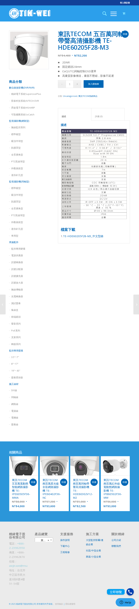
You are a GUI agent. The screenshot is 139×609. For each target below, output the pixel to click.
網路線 (14, 404)
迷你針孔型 (17, 175)
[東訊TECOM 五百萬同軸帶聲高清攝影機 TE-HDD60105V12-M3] (3, 304)
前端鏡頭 (16, 316)
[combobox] (44, 540)
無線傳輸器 (17, 289)
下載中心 (65, 546)
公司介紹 (116, 540)
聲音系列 (16, 323)
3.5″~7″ (15, 357)
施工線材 (13, 384)
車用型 (14, 235)
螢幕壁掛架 (17, 377)
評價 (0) (108, 116)
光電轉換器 (17, 296)
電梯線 (14, 417)
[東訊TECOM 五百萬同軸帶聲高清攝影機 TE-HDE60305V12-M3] (136, 304)
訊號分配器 (17, 269)
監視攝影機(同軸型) (19, 181)
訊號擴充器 (17, 276)
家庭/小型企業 (93, 556)
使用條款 (59, 603)
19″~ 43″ (15, 370)
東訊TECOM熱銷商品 (87, 96)
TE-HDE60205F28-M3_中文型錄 (83, 236)
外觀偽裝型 (17, 168)
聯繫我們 (116, 546)
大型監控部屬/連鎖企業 (94, 542)
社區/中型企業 (93, 550)
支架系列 (16, 337)
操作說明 (65, 540)
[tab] (74, 114)
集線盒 (14, 310)
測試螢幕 (16, 303)
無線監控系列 (18, 127)
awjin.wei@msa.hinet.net (24, 565)
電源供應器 (17, 255)
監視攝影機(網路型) (19, 120)
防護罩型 (16, 147)
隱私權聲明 (70, 603)
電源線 (14, 411)
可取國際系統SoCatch (22, 114)
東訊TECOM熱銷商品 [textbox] (44, 540)
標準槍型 (16, 134)
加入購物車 (93, 83)
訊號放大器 (17, 282)
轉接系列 (16, 344)
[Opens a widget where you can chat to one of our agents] (125, 602)
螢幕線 (14, 424)
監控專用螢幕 (16, 350)
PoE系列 (15, 330)
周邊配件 (13, 242)
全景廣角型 (17, 154)
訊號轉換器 (17, 262)
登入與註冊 (125, 2)
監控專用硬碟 (18, 248)
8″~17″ (14, 363)
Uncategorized (70, 96)
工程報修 (65, 552)
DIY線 (14, 390)
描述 (75, 116)
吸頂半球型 (17, 141)
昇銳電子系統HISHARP (23, 107)
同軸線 (14, 397)
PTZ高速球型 (18, 161)
